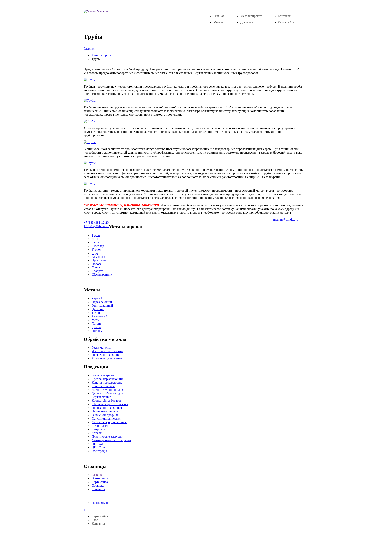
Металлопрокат (251, 16)
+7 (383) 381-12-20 (96, 222)
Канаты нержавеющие (107, 382)
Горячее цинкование (105, 354)
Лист (95, 238)
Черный (97, 298)
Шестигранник (102, 274)
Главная (218, 16)
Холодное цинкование (107, 358)
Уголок (96, 249)
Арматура (98, 256)
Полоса (97, 264)
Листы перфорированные (109, 422)
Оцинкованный (102, 305)
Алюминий (99, 316)
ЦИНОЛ (97, 443)
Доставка (246, 22)
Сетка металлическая (106, 418)
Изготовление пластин (107, 351)
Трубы (96, 235)
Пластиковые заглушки (107, 436)
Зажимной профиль (105, 415)
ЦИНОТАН (100, 447)
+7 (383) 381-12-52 (96, 226)
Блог (95, 520)
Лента (96, 267)
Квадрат (97, 271)
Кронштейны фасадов (107, 400)
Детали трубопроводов (107, 389)
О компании (100, 478)
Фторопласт (100, 425)
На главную (100, 502)
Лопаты (97, 433)
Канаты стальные (103, 386)
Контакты (284, 16)
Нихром (97, 330)
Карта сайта (286, 22)
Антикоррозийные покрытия (111, 440)
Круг (95, 253)
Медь (95, 320)
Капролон (98, 429)
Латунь (96, 323)
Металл (218, 22)
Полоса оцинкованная (107, 407)
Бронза (96, 327)
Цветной (98, 309)
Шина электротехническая (110, 404)
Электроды (99, 451)
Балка (95, 242)
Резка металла (101, 347)
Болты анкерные (103, 375)
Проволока (99, 260)
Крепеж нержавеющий (107, 379)
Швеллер (98, 246)
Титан (96, 312)
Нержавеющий (102, 302)
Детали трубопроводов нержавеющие (107, 395)
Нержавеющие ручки (106, 411)
